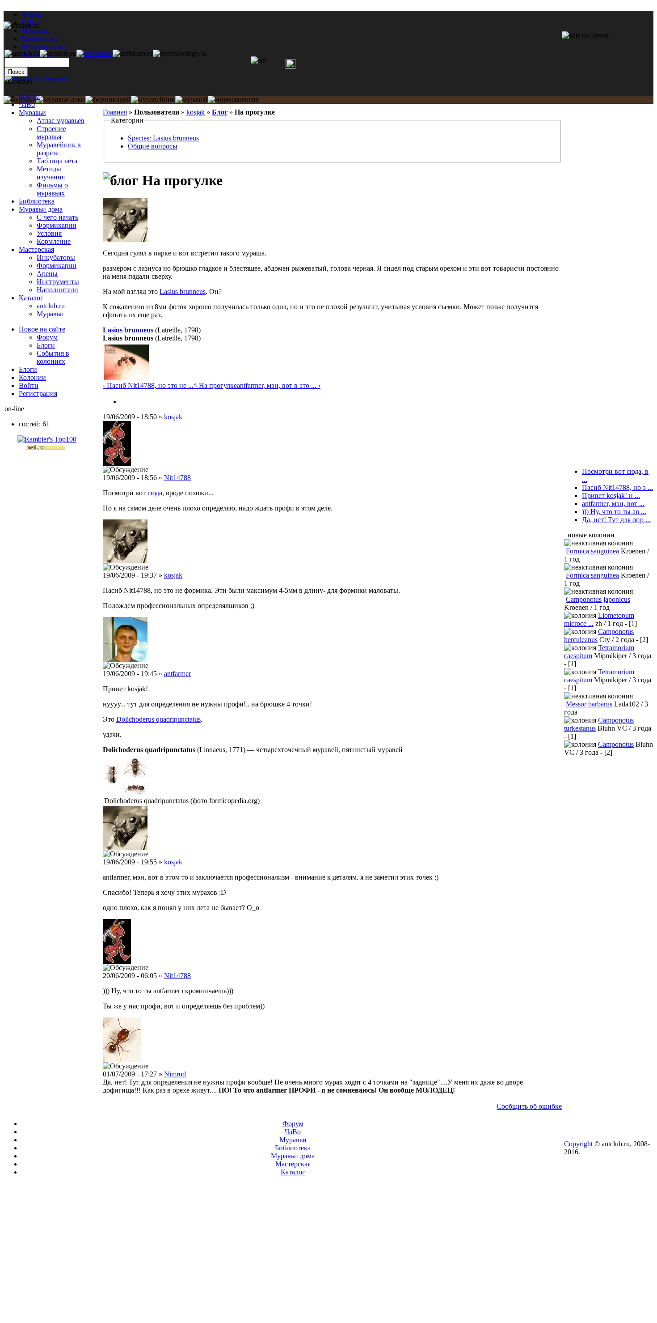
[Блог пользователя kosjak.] (124, 401)
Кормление (54, 241)
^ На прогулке (215, 385)
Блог (219, 112)
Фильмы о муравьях (52, 189)
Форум (31, 14)
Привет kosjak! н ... (611, 495)
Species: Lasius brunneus (163, 138)
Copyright (578, 1144)
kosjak (195, 112)
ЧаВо (27, 104)
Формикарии (56, 225)
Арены (47, 273)
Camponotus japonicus (598, 599)
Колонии (32, 377)
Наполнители (57, 290)
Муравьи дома (41, 209)
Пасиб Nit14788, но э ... (617, 487)
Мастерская (36, 249)
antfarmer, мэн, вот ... (613, 503)
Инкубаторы (56, 257)
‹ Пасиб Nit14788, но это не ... (148, 385)
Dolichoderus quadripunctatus (158, 719)
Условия (49, 233)
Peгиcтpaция (38, 393)
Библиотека (37, 201)
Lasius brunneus (183, 291)
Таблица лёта (57, 161)
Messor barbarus (589, 704)
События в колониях (53, 357)
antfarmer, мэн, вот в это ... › (278, 385)
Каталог (31, 298)
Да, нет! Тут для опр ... (616, 519)
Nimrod (175, 1074)
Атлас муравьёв (60, 120)
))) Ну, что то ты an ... (614, 511)
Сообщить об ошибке (529, 1106)
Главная (115, 112)
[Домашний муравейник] (94, 53)
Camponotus (616, 744)
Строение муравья (51, 132)
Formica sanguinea (592, 551)
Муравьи (32, 112)
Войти (28, 385)
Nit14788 (177, 477)
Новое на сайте (42, 329)
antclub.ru (51, 306)
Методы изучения (51, 173)
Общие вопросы (152, 146)
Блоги (46, 345)
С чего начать (57, 217)
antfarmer (177, 673)
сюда (154, 493)
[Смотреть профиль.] (125, 239)
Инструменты (58, 281)
